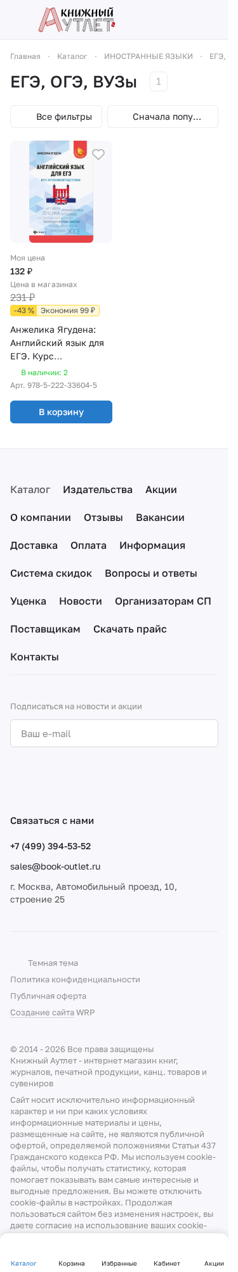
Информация (152, 545)
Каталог (30, 489)
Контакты (34, 656)
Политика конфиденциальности (75, 979)
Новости (80, 600)
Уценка (28, 600)
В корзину (61, 411)
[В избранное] (98, 154)
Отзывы (103, 517)
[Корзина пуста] (212, 19)
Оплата (88, 545)
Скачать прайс (130, 628)
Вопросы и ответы (151, 573)
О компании (40, 517)
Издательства (98, 489)
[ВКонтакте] (17, 780)
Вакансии (160, 517)
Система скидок (51, 573)
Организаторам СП (163, 600)
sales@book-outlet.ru (55, 866)
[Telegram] (43, 780)
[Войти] (189, 19)
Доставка (34, 545)
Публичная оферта (48, 996)
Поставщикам (45, 628)
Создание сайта (42, 1012)
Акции (161, 489)
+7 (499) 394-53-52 (50, 845)
